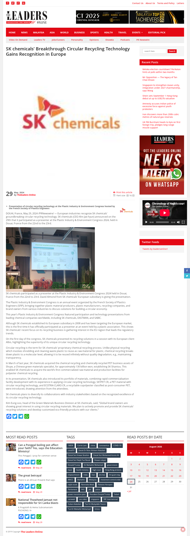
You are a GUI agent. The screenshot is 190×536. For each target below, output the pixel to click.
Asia (52, 32)
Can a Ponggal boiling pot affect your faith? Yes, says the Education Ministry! (40, 448)
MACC (70, 479)
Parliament (72, 489)
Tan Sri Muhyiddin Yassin (95, 504)
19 (147, 476)
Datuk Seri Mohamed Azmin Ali (106, 455)
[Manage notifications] (183, 529)
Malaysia (38, 32)
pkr (90, 489)
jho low (102, 474)
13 (155, 470)
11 (139, 470)
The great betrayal (29, 475)
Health (108, 32)
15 (172, 470)
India (86, 474)
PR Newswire (142, 39)
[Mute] (178, 222)
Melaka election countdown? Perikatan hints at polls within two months (161, 70)
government (112, 465)
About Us (150, 3)
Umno (97, 509)
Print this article (124, 192)
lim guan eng (114, 474)
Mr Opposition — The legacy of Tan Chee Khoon (159, 78)
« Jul (129, 491)
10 (131, 470)
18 (139, 476)
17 (131, 476)
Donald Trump (74, 465)
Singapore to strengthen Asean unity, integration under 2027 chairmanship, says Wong (161, 88)
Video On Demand (18, 39)
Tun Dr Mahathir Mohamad (79, 509)
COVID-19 (117, 445)
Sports (94, 32)
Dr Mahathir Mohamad (93, 465)
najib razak (72, 484)
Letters (180, 3)
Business (79, 32)
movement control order (111, 479)
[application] (164, 212)
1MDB (70, 445)
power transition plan (77, 494)
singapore (95, 499)
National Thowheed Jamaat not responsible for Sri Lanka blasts (38, 501)
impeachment (73, 474)
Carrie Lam (82, 445)
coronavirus (104, 445)
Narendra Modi (87, 484)
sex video (83, 499)
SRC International (110, 499)
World (64, 32)
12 (147, 470)
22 (172, 476)
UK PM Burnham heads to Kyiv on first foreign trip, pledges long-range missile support (161, 125)
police (97, 489)
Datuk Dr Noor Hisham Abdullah (92, 450)
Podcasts (125, 39)
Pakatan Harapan (105, 484)
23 (180, 476)
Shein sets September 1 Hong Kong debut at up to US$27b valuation (160, 97)
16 (180, 470)
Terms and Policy (166, 3)
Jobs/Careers (58, 39)
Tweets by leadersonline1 (155, 248)
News (24, 32)
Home (12, 32)
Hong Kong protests (113, 470)
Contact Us (137, 3)
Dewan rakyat (100, 460)
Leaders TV (39, 39)
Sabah (116, 494)
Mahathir (81, 479)
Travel (122, 32)
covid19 (71, 450)
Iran (93, 474)
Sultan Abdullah (74, 504)
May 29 (39, 468)
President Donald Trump (100, 494)
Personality (77, 39)
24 (131, 481)
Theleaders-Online (26, 194)
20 (155, 476)
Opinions (94, 39)
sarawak (71, 499)
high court (97, 470)
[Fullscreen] (183, 222)
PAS (82, 489)
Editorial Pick (156, 32)
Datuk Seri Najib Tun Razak (79, 460)
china (93, 445)
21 (164, 476)
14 (164, 470)
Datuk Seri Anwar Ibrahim (78, 455)
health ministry (82, 470)
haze (70, 470)
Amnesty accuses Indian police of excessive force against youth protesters (159, 106)
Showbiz (109, 39)
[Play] (146, 222)
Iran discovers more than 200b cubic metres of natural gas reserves (160, 115)
